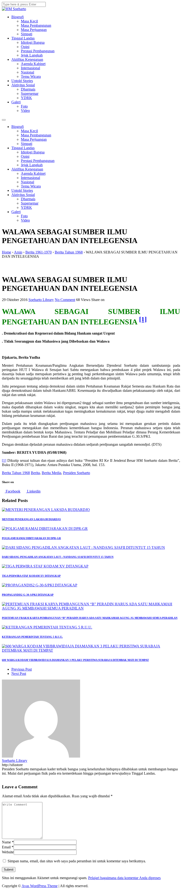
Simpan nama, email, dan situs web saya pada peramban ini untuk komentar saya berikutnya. (77, 861)
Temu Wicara (31, 76)
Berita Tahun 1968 (16, 473)
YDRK (26, 98)
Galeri (16, 102)
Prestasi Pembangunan (38, 51)
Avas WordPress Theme (40, 886)
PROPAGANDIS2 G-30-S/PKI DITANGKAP (28, 594)
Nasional (27, 72)
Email (6, 847)
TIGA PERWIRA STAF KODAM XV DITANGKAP (31, 575)
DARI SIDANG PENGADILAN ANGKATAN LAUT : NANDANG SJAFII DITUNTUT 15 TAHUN (58, 556)
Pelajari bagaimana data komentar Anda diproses (124, 878)
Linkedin (33, 491)
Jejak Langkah (32, 55)
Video (25, 111)
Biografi (17, 17)
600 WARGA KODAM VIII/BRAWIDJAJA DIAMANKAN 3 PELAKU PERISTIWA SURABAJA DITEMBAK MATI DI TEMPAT (75, 660)
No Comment (65, 300)
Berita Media (51, 473)
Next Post (18, 674)
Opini (25, 47)
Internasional (30, 68)
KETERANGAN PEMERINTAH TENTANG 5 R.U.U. (32, 636)
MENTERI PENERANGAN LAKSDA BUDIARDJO (31, 519)
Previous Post (21, 669)
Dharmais (28, 89)
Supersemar (29, 94)
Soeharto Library (41, 300)
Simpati (26, 34)
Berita (35, 473)
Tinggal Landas (23, 38)
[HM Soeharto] (14, 9)
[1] (143, 319)
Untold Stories (22, 81)
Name (6, 842)
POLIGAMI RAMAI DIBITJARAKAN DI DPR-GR (31, 538)
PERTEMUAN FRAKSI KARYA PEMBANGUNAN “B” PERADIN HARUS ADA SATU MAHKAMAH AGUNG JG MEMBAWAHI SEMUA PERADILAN (89, 617)
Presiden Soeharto (76, 473)
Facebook (12, 491)
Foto (24, 106)
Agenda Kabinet (33, 64)
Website (8, 852)
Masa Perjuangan (34, 30)
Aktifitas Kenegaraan (27, 59)
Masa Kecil (29, 21)
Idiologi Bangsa (33, 42)
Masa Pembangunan (36, 25)
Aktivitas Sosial (23, 85)
